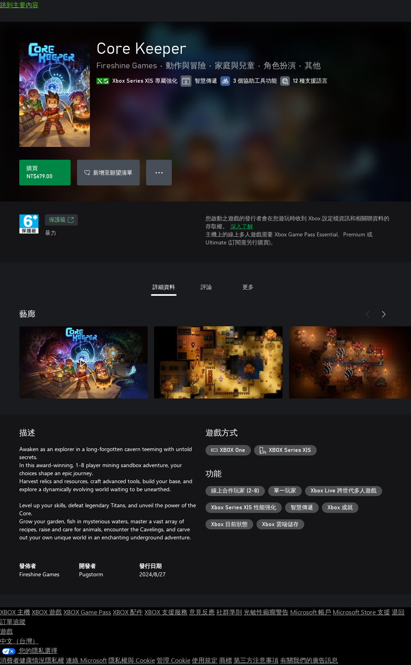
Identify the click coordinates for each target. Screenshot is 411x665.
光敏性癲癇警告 (266, 612)
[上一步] (368, 314)
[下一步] (384, 314)
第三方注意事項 (256, 660)
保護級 (57, 220)
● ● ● (159, 172)
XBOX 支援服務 (165, 612)
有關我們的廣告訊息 (309, 660)
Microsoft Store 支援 (361, 612)
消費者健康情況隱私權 (32, 660)
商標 (225, 660)
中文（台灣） (19, 641)
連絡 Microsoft (86, 660)
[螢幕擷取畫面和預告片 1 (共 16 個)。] (83, 362)
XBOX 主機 (15, 612)
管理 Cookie (173, 660)
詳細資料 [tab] (164, 287)
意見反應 (202, 612)
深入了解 (241, 226)
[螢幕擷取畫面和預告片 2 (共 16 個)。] (218, 362)
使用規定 (205, 660)
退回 (398, 612)
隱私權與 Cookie (131, 660)
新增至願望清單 (112, 172)
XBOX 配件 (128, 612)
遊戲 (6, 631)
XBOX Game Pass (87, 612)
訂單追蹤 (13, 621)
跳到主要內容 (19, 4)
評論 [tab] (206, 287)
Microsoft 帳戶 (310, 612)
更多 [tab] (248, 287)
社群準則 (229, 612)
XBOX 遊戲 (47, 612)
